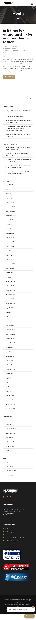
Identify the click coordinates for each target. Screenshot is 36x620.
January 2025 (10, 237)
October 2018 (10, 286)
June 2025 (9, 229)
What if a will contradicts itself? (15, 116)
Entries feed (9, 466)
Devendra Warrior (11, 172)
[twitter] (11, 496)
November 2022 (10, 268)
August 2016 (9, 347)
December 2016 (10, 330)
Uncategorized (10, 446)
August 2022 (9, 273)
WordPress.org (10, 475)
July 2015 (8, 378)
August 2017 (9, 308)
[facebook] (3, 496)
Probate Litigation (9, 532)
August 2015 (9, 374)
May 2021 (8, 277)
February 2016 (10, 356)
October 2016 (10, 338)
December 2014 (10, 404)
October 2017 (10, 299)
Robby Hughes (10, 49)
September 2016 (10, 343)
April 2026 (8, 194)
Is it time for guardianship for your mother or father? (18, 36)
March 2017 (9, 321)
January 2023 (10, 259)
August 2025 (9, 220)
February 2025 (10, 233)
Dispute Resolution (9, 535)
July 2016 (8, 352)
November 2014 (10, 409)
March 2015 (9, 391)
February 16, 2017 (11, 46)
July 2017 (8, 312)
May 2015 (8, 382)
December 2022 (10, 264)
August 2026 (9, 185)
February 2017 (10, 325)
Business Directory (11, 166)
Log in (7, 462)
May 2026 (8, 189)
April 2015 (8, 387)
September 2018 (10, 290)
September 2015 (10, 369)
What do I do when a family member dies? (18, 148)
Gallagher (8, 160)
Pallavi (7, 153)
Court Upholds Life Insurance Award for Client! (18, 166)
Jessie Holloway (10, 147)
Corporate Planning (11, 429)
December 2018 (10, 281)
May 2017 (8, 316)
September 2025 (11, 215)
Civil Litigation (10, 424)
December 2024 (10, 242)
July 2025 (8, 224)
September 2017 (10, 303)
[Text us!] (29, 616)
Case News (9, 420)
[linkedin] (7, 496)
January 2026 (10, 202)
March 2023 (9, 255)
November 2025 (10, 211)
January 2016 (9, 360)
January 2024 (10, 246)
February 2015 (10, 395)
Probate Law (7, 529)
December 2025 (10, 207)
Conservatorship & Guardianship (14, 538)
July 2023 (8, 251)
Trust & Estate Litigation (11, 541)
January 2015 (9, 400)
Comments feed (11, 471)
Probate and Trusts (11, 442)
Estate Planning (11, 50)
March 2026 (9, 198)
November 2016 (10, 334)
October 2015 (10, 365)
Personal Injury (10, 437)
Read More (9, 76)
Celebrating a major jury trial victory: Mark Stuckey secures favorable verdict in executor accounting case (18, 128)
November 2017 (10, 294)
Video (7, 451)
